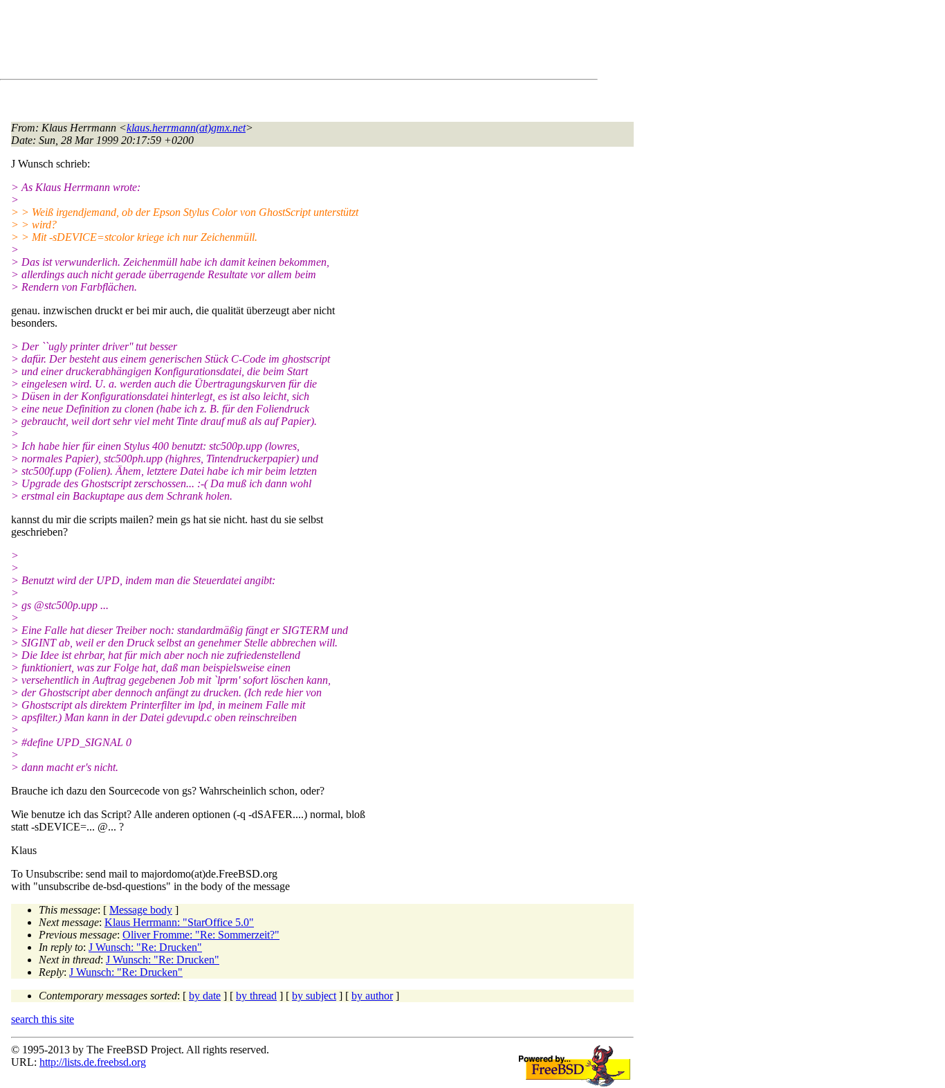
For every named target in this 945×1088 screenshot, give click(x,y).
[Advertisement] (263, 42)
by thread (256, 995)
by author (372, 995)
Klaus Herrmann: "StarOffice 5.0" (179, 922)
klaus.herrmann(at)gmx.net (186, 128)
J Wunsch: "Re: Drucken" (145, 947)
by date (205, 995)
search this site (42, 1019)
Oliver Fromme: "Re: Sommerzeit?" (200, 935)
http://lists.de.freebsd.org (92, 1062)
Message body (140, 910)
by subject (314, 995)
